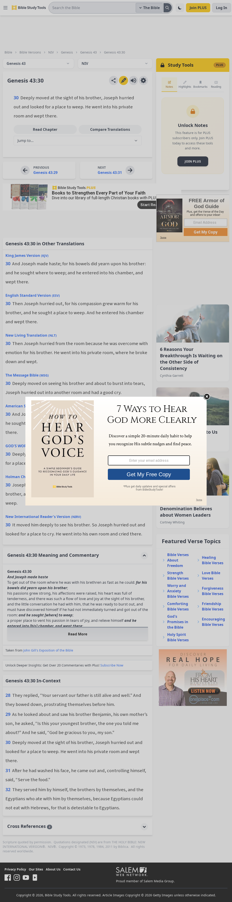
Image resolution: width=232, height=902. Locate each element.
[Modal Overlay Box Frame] (116, 451)
